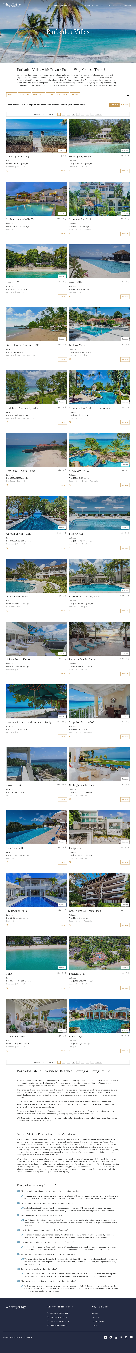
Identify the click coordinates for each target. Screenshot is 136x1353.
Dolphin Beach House (82, 659)
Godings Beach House (82, 785)
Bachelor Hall (77, 973)
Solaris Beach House (18, 659)
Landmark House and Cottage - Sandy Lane (32, 722)
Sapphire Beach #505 (81, 722)
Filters (50, 94)
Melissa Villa (77, 345)
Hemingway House (80, 156)
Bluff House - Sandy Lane (84, 596)
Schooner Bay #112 (80, 219)
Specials (75, 94)
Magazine (99, 5)
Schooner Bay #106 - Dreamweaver (89, 408)
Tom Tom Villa (15, 848)
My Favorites (88, 5)
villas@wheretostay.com (58, 1325)
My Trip (77, 5)
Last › (98, 114)
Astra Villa (75, 282)
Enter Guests (38, 94)
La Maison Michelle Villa (21, 219)
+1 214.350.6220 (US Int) (58, 1317)
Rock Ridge (76, 1036)
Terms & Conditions (98, 1321)
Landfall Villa (14, 282)
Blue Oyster (76, 533)
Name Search (62, 94)
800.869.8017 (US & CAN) (59, 1313)
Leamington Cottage (18, 156)
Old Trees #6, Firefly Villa (22, 408)
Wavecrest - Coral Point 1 (21, 471)
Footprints (75, 848)
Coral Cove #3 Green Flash (85, 911)
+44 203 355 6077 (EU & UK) (60, 1321)
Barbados (11, 94)
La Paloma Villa (15, 1036)
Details (62, 171)
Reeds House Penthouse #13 (23, 345)
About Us (95, 1313)
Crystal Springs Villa (18, 533)
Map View (124, 104)
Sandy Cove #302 (79, 471)
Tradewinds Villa (16, 911)
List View (114, 104)
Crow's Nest (13, 785)
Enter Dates (24, 94)
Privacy (94, 1325)
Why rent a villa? (100, 1307)
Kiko (9, 973)
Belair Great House (17, 596)
